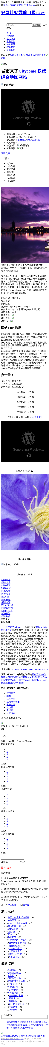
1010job (11, 931)
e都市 (43, 674)
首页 (12, 55)
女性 (43, 1022)
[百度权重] (6, 579)
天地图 (26, 905)
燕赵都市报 (13, 987)
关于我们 (5, 1036)
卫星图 (10, 710)
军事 (11, 1025)
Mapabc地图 (41, 680)
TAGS (23, 5)
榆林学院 (12, 920)
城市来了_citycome (14, 627)
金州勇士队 (14, 957)
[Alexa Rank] (7, 605)
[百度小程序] (7, 611)
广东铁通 (13, 1007)
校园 (17, 1028)
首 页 (9, 33)
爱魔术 (12, 998)
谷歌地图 (31, 680)
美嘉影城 (13, 1001)
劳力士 (11, 934)
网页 (28, 1025)
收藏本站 (39, 5)
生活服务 (11, 38)
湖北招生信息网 (16, 1004)
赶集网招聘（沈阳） (17, 940)
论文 (26, 1028)
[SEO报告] (6, 599)
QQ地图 (12, 905)
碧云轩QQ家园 (16, 995)
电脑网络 (11, 41)
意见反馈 (14, 1036)
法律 (30, 1028)
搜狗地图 (5, 683)
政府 (22, 1028)
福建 (37, 1025)
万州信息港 (13, 993)
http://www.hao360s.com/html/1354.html (30, 669)
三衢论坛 (12, 984)
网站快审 (16, 5)
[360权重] (5, 597)
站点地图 (40, 1036)
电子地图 (11, 704)
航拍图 (10, 707)
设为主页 (7, 5)
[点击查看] (36, 417)
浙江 (9, 1028)
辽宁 (46, 1025)
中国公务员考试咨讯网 (18, 917)
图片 (26, 1022)
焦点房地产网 (14, 926)
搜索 (24, 1025)
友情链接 (31, 1036)
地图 (25, 55)
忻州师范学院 (14, 972)
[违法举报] (6, 616)
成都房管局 (14, 946)
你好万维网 (13, 929)
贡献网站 (23, 1036)
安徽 (41, 1025)
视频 (22, 1022)
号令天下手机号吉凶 (17, 923)
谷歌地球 (18, 677)
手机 (35, 1022)
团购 (39, 1022)
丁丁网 (24, 680)
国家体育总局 (14, 978)
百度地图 (16, 680)
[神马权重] (6, 594)
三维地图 (11, 699)
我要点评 (5, 153)
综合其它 (11, 47)
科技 (15, 1025)
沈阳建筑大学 (15, 951)
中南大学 (13, 1010)
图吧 (12, 677)
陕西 (32, 1025)
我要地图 (5, 677)
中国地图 (20, 683)
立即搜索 (36, 25)
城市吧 (13, 683)
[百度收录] (6, 582)
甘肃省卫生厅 (15, 948)
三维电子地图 (13, 702)
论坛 (17, 1022)
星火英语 (12, 970)
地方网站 (11, 44)
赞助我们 (11, 50)
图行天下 (36, 674)
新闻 (13, 1022)
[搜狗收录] (6, 588)
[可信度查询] (7, 608)
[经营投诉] (6, 613)
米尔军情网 (13, 990)
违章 (30, 1022)
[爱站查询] (6, 602)
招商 (13, 1028)
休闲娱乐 (11, 36)
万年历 (11, 975)
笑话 (9, 1022)
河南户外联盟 (15, 954)
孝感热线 (12, 937)
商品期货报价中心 (17, 943)
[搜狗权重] (6, 585)
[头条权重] (6, 591)
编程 (19, 1025)
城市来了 (41, 55)
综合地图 (32, 55)
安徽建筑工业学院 (16, 981)
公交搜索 (11, 713)
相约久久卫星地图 (31, 677)
